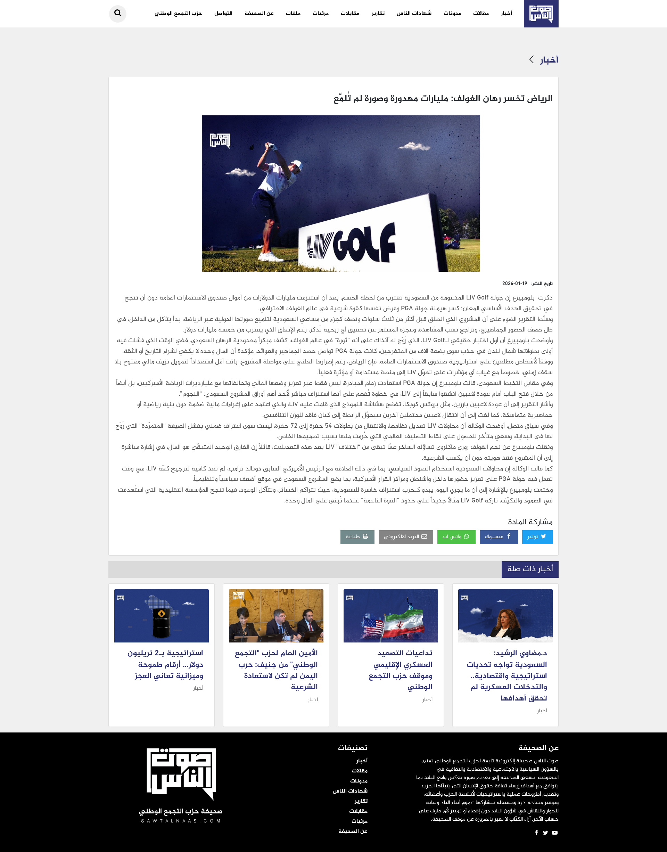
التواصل (223, 13)
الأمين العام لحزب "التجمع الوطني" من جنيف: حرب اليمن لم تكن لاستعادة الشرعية (276, 670)
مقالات (481, 13)
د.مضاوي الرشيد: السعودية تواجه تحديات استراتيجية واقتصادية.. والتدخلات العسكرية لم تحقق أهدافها (507, 676)
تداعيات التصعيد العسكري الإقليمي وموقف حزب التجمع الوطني (401, 670)
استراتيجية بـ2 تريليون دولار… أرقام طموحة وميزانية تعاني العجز (165, 664)
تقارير (378, 13)
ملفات (293, 13)
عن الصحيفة (259, 13)
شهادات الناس (414, 13)
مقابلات (350, 13)
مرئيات (321, 13)
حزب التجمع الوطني (178, 13)
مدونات (452, 13)
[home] (541, 13)
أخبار (506, 13)
